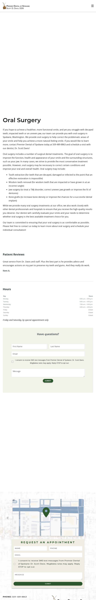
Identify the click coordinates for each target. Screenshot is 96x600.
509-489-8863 (19, 597)
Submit (48, 381)
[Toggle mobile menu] (92, 5)
